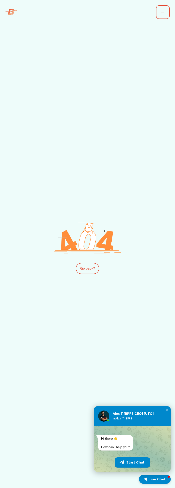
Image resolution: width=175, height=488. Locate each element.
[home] (11, 12)
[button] (163, 12)
